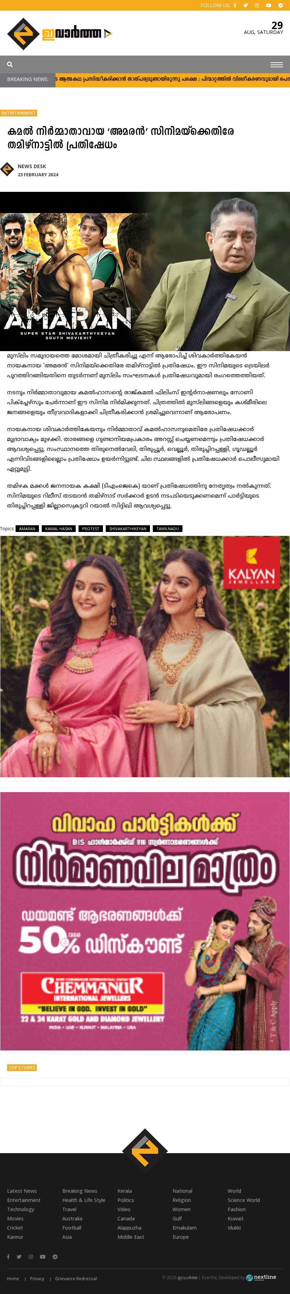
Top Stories (21, 1068)
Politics (125, 1200)
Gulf (177, 1218)
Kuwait (236, 1218)
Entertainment (18, 113)
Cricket (15, 1227)
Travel (69, 1209)
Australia (72, 1218)
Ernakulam (185, 1227)
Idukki (234, 1227)
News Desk (32, 166)
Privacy (37, 1279)
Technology (20, 1209)
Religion (182, 1200)
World (234, 1190)
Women (182, 1209)
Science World (244, 1200)
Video (123, 1209)
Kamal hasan (58, 528)
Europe (181, 1236)
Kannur (15, 1236)
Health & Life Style (83, 1200)
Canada (126, 1218)
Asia (67, 1236)
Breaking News (79, 1190)
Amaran (27, 528)
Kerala (124, 1190)
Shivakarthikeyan (127, 528)
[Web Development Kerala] (261, 1278)
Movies (15, 1218)
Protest (90, 528)
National (182, 1190)
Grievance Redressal (76, 1279)
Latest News (22, 1190)
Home (13, 1279)
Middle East (130, 1236)
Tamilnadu (167, 528)
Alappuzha (129, 1227)
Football (71, 1227)
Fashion (237, 1209)
